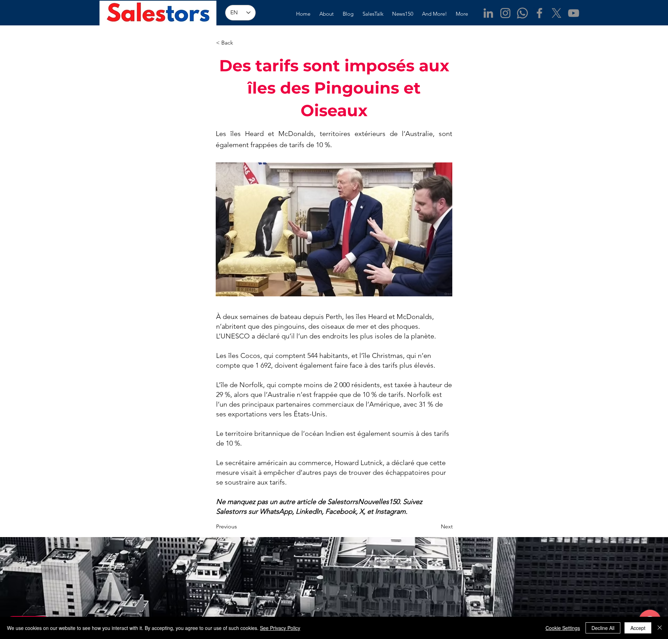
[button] (239, 43)
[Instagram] (505, 13)
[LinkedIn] (488, 13)
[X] (556, 13)
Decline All (602, 627)
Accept (637, 627)
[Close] (659, 627)
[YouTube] (573, 13)
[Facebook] (539, 13)
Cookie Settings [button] (563, 627)
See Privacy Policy (280, 627)
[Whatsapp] (522, 13)
